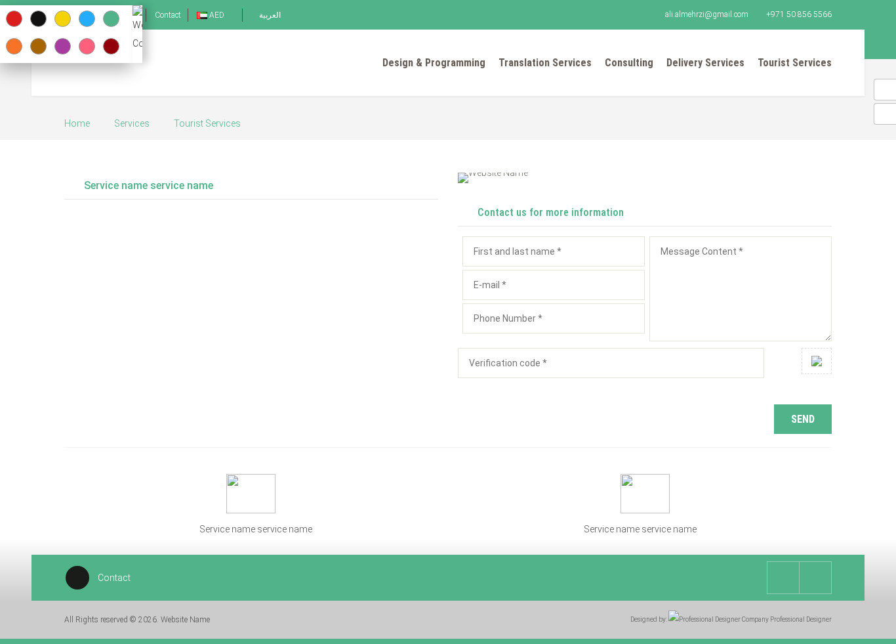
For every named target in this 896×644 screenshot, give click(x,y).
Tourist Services (795, 62)
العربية (269, 15)
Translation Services (545, 62)
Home (77, 123)
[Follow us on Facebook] (815, 577)
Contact (168, 15)
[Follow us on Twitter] (783, 577)
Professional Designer (800, 619)
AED (216, 15)
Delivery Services (705, 62)
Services (132, 123)
